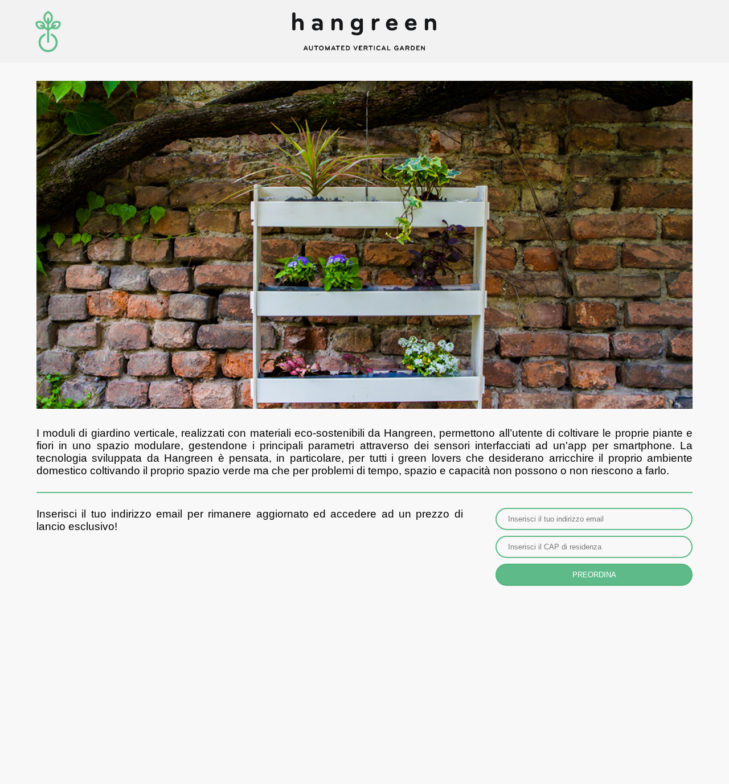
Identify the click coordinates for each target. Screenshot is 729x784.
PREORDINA (594, 574)
